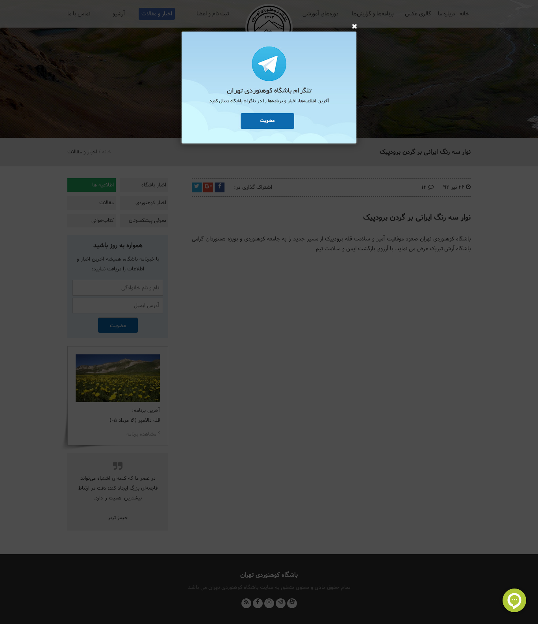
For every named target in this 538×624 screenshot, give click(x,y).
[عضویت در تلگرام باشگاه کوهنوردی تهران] (269, 89)
